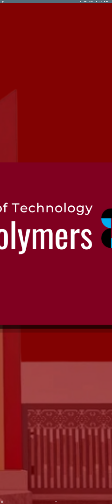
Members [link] (91, 1)
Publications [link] (98, 1)
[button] (110, 1)
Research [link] (85, 1)
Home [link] (80, 1)
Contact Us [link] (106, 1)
